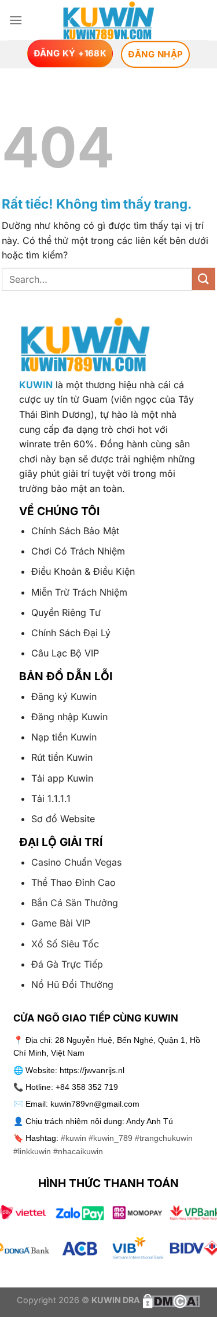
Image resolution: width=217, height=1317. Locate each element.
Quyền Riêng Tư (66, 612)
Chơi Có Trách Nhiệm (78, 551)
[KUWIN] (108, 20)
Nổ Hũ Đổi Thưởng (72, 984)
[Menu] (16, 20)
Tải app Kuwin (62, 778)
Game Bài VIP (60, 923)
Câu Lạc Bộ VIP (65, 653)
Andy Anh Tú (149, 1121)
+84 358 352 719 (87, 1087)
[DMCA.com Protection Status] (170, 1300)
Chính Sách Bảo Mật (75, 531)
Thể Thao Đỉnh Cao (73, 882)
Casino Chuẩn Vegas (76, 862)
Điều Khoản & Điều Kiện (83, 571)
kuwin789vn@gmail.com (94, 1103)
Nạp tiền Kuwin (64, 737)
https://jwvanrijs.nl (92, 1070)
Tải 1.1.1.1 (51, 798)
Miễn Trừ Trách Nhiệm (79, 592)
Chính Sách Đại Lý (71, 633)
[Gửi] (203, 279)
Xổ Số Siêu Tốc (65, 944)
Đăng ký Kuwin (64, 696)
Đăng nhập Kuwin (69, 717)
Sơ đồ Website (63, 819)
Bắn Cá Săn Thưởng (74, 903)
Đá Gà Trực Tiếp (67, 964)
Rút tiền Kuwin (62, 757)
